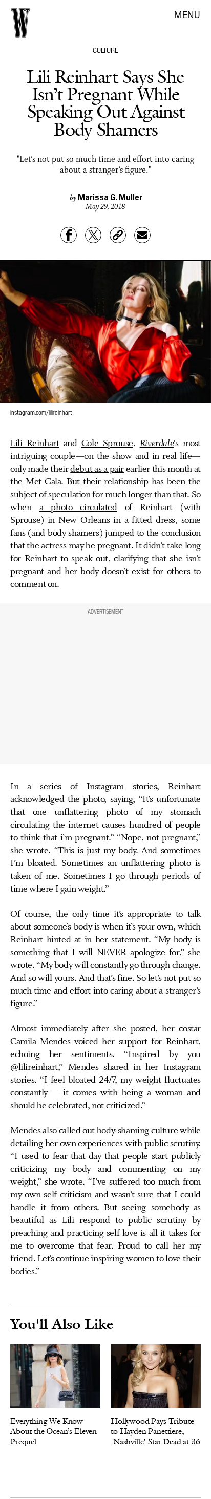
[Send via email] (142, 235)
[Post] (93, 235)
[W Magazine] (20, 23)
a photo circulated (78, 507)
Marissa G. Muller (110, 197)
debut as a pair (97, 469)
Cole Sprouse (107, 443)
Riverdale (157, 443)
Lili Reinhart (34, 443)
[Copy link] (118, 235)
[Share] (68, 235)
